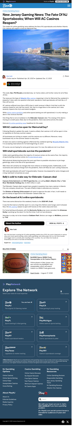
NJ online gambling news (17, 123)
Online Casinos (8, 375)
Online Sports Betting (10, 378)
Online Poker (7, 381)
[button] (69, 6)
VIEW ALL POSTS (55, 223)
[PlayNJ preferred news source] (14, 84)
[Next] (68, 249)
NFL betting (13, 207)
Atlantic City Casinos (54, 388)
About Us (6, 397)
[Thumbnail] (16, 263)
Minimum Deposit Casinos (34, 384)
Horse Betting (7, 386)
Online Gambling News (11, 11)
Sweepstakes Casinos (10, 383)
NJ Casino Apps (30, 386)
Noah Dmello (34, 273)
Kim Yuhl (9, 76)
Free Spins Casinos (31, 378)
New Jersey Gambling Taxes (54, 382)
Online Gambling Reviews (56, 375)
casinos (28, 98)
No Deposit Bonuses (32, 376)
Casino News (27, 242)
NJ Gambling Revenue (54, 385)
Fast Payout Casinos (32, 381)
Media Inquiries (8, 402)
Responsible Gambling (55, 378)
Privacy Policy (7, 405)
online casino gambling (15, 113)
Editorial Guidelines (9, 399)
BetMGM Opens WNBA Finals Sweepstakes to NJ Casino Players (43, 258)
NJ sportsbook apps (35, 157)
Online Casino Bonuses (33, 373)
